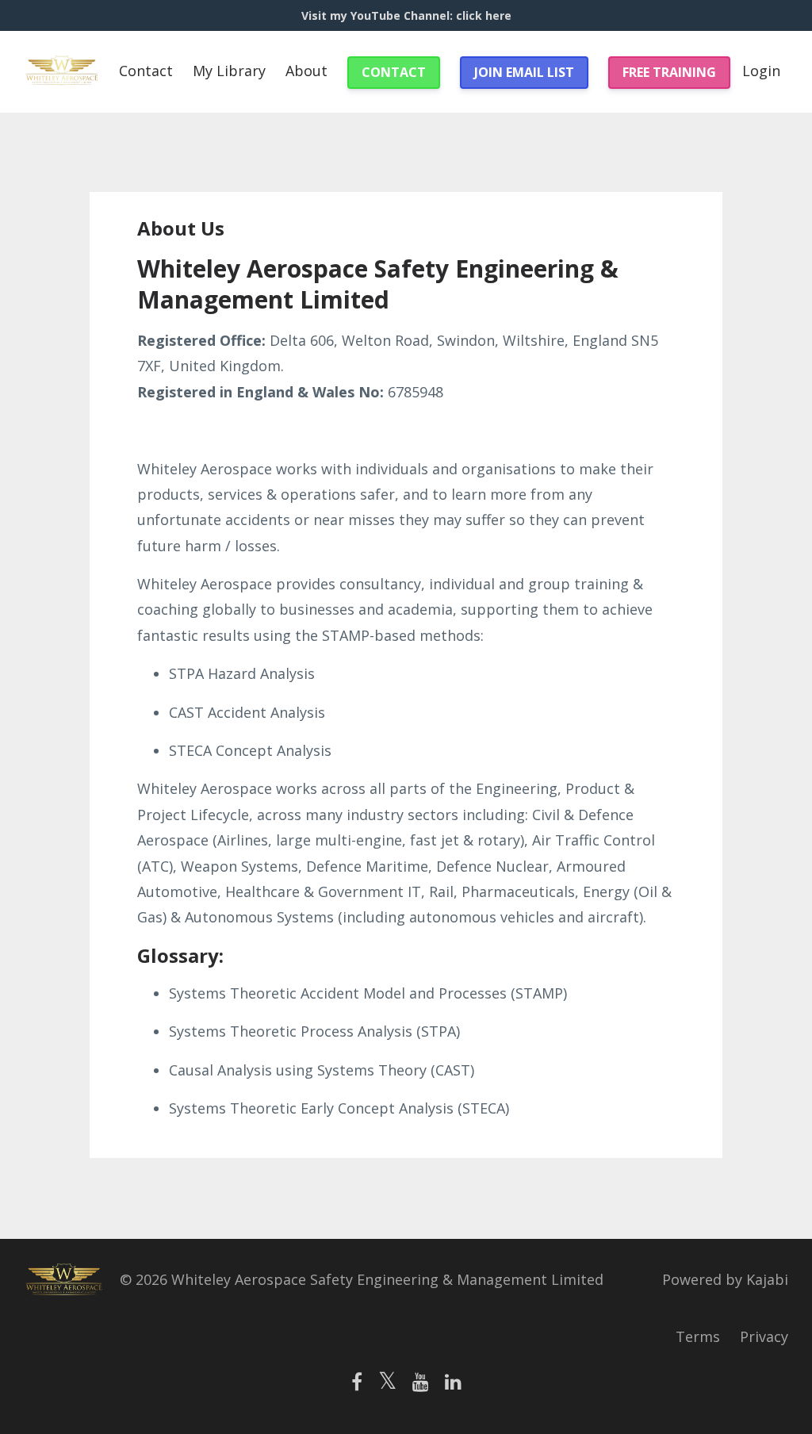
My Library (229, 70)
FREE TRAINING (669, 72)
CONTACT (394, 72)
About (306, 70)
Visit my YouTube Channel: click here (406, 15)
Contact (146, 70)
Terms (698, 1336)
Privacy (764, 1336)
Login (761, 70)
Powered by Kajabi (725, 1279)
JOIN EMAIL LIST (524, 72)
